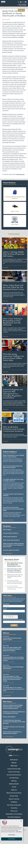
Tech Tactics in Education (14, 805)
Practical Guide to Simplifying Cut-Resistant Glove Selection (12, 732)
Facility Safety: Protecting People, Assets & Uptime (12, 638)
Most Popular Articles (12, 559)
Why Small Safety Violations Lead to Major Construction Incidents (13, 429)
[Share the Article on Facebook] (19, 10)
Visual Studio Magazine (14, 817)
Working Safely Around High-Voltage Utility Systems (13, 667)
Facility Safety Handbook (10, 536)
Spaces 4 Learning (14, 799)
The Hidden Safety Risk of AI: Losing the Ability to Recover (13, 480)
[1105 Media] (14, 756)
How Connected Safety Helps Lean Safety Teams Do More (12, 466)
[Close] (21, 820)
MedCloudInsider (14, 784)
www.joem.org (20, 174)
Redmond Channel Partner (14, 793)
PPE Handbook (7, 529)
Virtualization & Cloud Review (14, 814)
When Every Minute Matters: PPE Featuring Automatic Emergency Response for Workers (12, 649)
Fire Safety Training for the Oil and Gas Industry (14, 727)
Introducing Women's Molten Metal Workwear (15, 197)
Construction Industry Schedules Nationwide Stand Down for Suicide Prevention (14, 582)
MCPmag (14, 781)
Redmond (14, 790)
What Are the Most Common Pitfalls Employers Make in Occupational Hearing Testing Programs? (13, 706)
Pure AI (14, 787)
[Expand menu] (25, 2)
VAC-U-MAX (14, 224)
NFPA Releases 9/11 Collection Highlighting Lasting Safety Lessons (15, 576)
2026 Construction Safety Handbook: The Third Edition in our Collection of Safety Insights (13, 545)
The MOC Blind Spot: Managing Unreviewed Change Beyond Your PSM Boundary (14, 721)
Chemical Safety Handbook (10, 533)
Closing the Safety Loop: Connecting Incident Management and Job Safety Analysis (13, 658)
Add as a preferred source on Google (23, 5)
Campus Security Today (14, 769)
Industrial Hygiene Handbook (11, 550)
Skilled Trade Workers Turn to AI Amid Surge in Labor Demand (13, 456)
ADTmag (14, 763)
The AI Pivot (14, 808)
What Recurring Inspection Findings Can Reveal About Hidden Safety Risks (13, 357)
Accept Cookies (11, 839)
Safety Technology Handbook (11, 540)
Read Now (5, 267)
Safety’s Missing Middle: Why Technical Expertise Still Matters (13, 254)
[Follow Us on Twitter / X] (23, 2)
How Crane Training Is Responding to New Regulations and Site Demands (12, 322)
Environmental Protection (14, 775)
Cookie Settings (11, 834)
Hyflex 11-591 (15, 211)
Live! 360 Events (14, 778)
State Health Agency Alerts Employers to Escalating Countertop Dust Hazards (14, 570)
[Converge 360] (14, 750)
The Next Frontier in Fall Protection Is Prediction (13, 494)
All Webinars (7, 695)
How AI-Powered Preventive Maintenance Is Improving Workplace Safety (13, 509)
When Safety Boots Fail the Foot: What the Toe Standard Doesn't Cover (13, 287)
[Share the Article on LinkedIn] (21, 10)
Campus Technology (14, 772)
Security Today (14, 796)
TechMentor (14, 802)
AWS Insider (14, 766)
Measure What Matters (9, 717)
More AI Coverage (8, 520)
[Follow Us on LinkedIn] (21, 2)
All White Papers (8, 736)
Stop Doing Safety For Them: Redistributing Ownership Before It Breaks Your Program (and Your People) (12, 679)
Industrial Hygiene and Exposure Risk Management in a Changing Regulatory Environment (13, 393)
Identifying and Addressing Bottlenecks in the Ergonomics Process (14, 712)
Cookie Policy (19, 831)
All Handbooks (7, 553)
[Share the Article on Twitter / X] (23, 10)
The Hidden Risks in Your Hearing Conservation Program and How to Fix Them (13, 689)
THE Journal (13, 811)
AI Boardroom (14, 760)
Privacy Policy (14, 614)
